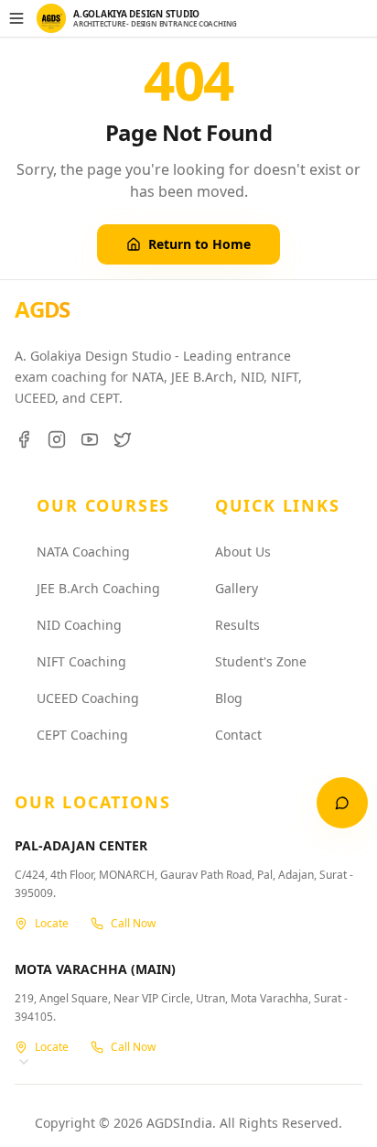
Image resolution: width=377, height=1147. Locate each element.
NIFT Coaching (81, 661)
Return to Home (199, 244)
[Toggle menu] (16, 18)
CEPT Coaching (82, 734)
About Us (243, 551)
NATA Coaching (83, 551)
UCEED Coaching (88, 698)
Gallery (236, 588)
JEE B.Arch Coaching (98, 588)
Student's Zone (261, 661)
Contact (238, 734)
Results (237, 624)
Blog (228, 698)
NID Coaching (79, 624)
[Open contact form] (342, 802)
